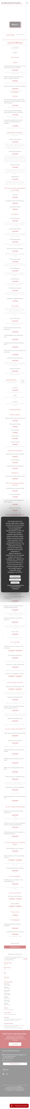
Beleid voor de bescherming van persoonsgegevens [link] (15, 585)
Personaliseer (15, 582)
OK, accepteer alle (15, 576)
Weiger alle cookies (15, 579)
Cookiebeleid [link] (15, 588)
